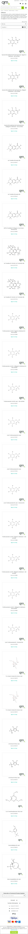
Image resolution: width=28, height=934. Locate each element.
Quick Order (16, 0)
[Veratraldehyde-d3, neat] (14, 832)
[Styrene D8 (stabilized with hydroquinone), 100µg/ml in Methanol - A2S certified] (14, 76)
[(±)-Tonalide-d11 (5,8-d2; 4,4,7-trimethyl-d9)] (14, 250)
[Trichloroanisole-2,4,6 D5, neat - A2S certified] (14, 388)
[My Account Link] (23, 3)
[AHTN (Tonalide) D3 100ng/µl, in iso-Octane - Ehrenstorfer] (14, 215)
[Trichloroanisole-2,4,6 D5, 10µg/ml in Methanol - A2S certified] (14, 523)
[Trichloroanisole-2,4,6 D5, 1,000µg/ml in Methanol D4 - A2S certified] (14, 353)
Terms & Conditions (17, 926)
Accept (14, 932)
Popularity (4, 27)
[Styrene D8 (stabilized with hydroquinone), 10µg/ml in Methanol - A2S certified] (14, 41)
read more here (14, 929)
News (26, 0)
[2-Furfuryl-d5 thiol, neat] (14, 730)
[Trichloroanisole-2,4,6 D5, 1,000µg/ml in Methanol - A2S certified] (14, 594)
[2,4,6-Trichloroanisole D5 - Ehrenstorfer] (14, 629)
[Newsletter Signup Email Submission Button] (24, 895)
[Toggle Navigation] (26, 8)
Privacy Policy (9, 926)
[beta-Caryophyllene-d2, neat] (14, 866)
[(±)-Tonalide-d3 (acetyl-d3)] (14, 147)
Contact (22, 0)
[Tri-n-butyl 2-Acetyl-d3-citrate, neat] (14, 663)
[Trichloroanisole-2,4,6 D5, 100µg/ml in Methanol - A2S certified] (14, 558)
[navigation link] (20, 3)
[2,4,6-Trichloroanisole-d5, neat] (14, 422)
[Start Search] (22, 7)
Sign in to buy (14, 60)
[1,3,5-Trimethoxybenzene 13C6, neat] (14, 798)
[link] (13, 913)
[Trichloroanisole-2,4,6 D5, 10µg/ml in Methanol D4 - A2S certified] (14, 317)
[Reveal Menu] (26, 8)
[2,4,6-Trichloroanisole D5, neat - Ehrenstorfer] (14, 489)
